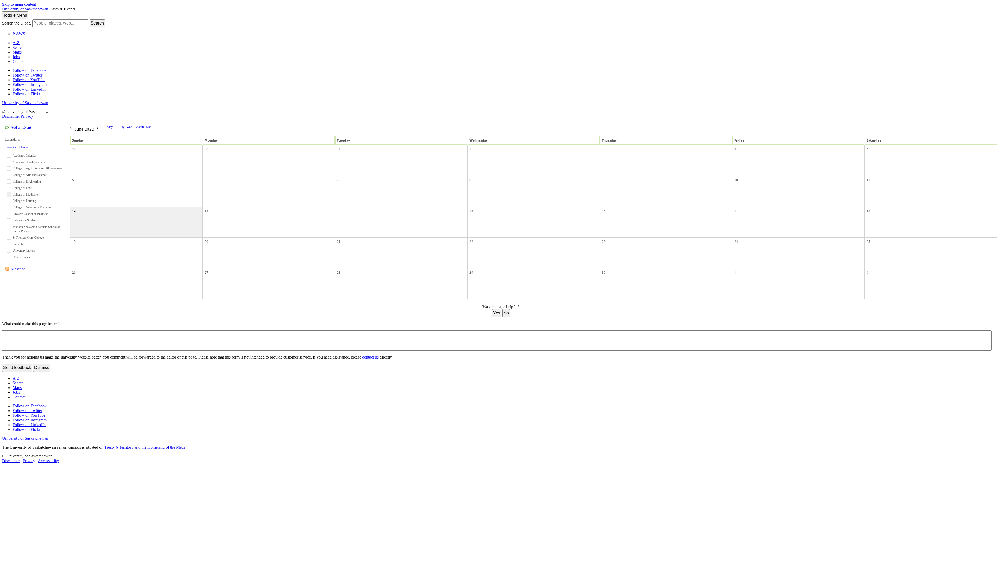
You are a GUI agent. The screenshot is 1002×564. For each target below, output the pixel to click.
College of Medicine (25, 194)
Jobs (16, 57)
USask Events (21, 257)
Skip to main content (19, 4)
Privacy (27, 116)
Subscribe (18, 269)
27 (206, 272)
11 (868, 180)
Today (109, 126)
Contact (19, 61)
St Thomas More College (28, 237)
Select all (12, 147)
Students (18, 244)
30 (206, 149)
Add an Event (21, 128)
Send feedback (17, 367)
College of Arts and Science (30, 175)
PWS (19, 34)
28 (339, 272)
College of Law (22, 188)
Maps (17, 52)
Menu (15, 15)
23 (603, 241)
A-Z (16, 42)
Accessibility (48, 461)
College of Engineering (27, 181)
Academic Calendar (25, 155)
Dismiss (41, 367)
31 (339, 149)
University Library (24, 250)
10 (736, 180)
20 (206, 241)
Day (121, 126)
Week (130, 126)
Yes (496, 313)
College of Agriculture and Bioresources (37, 168)
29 (74, 149)
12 (74, 211)
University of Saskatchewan (25, 9)
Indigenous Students (25, 220)
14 (339, 211)
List (148, 126)
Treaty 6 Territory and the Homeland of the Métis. (145, 447)
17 (736, 211)
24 (736, 241)
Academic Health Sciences (29, 162)
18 (868, 211)
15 (471, 211)
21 (339, 241)
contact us (370, 357)
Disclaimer (11, 116)
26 (74, 272)
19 (74, 241)
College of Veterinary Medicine (32, 207)
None (24, 147)
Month (139, 126)
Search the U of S (16, 23)
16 (603, 211)
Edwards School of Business (30, 214)
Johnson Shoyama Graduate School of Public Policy (36, 229)
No (506, 313)
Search (97, 23)
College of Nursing (24, 201)
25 (868, 241)
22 (471, 241)
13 (206, 211)
